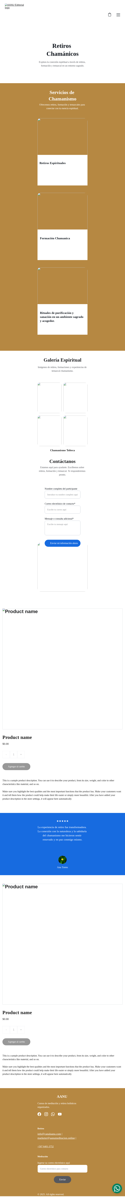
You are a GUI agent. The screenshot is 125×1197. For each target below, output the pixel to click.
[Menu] (118, 14)
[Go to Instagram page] (46, 1114)
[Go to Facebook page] (39, 1114)
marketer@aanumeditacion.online (56, 1138)
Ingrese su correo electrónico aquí (54, 1163)
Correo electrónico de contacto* (60, 503)
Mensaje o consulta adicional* (59, 518)
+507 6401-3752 (46, 1146)
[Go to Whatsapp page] (53, 1114)
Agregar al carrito (16, 766)
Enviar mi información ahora (64, 543)
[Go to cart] (110, 15)
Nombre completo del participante (61, 488)
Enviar (62, 1179)
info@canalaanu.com (49, 1133)
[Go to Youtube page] (60, 1114)
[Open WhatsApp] (117, 1188)
